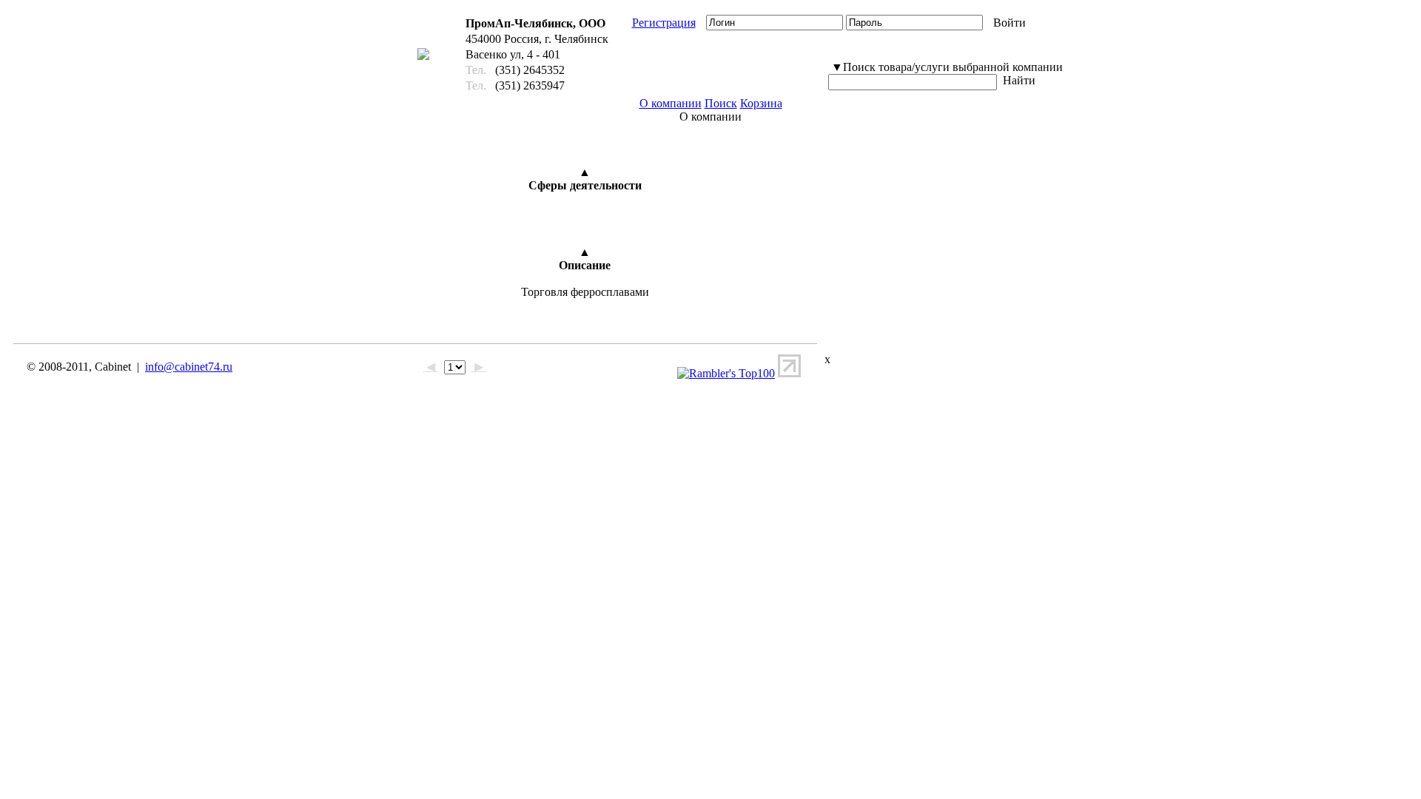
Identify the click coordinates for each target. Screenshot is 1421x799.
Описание (585, 265)
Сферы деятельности (585, 185)
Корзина (761, 103)
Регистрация (664, 22)
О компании (670, 103)
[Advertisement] (914, 231)
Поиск (721, 103)
